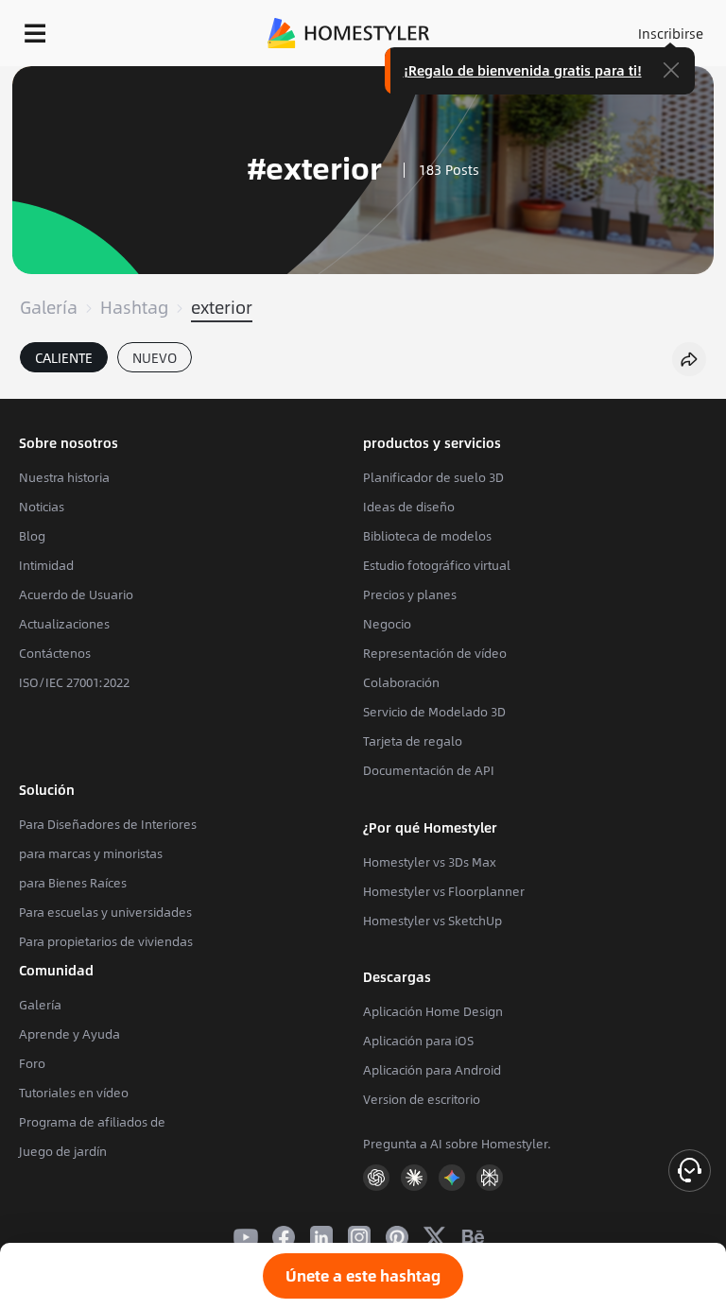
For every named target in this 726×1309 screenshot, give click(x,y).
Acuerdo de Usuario (76, 594)
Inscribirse (670, 33)
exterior (221, 307)
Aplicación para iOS (418, 1040)
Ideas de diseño (409, 506)
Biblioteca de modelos (427, 535)
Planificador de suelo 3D (433, 477)
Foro (32, 1063)
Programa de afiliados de (92, 1121)
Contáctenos (55, 653)
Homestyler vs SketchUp (432, 920)
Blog (32, 535)
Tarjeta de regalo (412, 741)
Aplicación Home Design (433, 1011)
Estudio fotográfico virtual (436, 565)
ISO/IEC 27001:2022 (74, 682)
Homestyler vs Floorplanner (444, 891)
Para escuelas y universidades (105, 912)
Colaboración (401, 682)
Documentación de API (428, 770)
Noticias (41, 506)
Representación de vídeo (435, 653)
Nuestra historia (64, 477)
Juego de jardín (63, 1151)
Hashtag (134, 307)
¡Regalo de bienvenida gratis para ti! (523, 69)
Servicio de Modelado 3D (434, 711)
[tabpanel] (363, 389)
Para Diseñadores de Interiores (108, 824)
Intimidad (46, 565)
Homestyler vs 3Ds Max (429, 862)
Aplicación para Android (432, 1069)
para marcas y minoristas (91, 853)
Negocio (387, 623)
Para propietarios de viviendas (106, 941)
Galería (49, 307)
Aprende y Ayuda (69, 1034)
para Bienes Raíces (73, 882)
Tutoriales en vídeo (74, 1092)
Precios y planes (410, 594)
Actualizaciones (64, 623)
